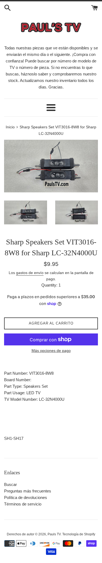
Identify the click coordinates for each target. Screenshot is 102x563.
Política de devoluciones (25, 497)
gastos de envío (30, 273)
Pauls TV (54, 534)
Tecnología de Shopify (78, 534)
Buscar (10, 484)
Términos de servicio (22, 504)
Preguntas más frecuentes (27, 491)
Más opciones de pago (51, 350)
